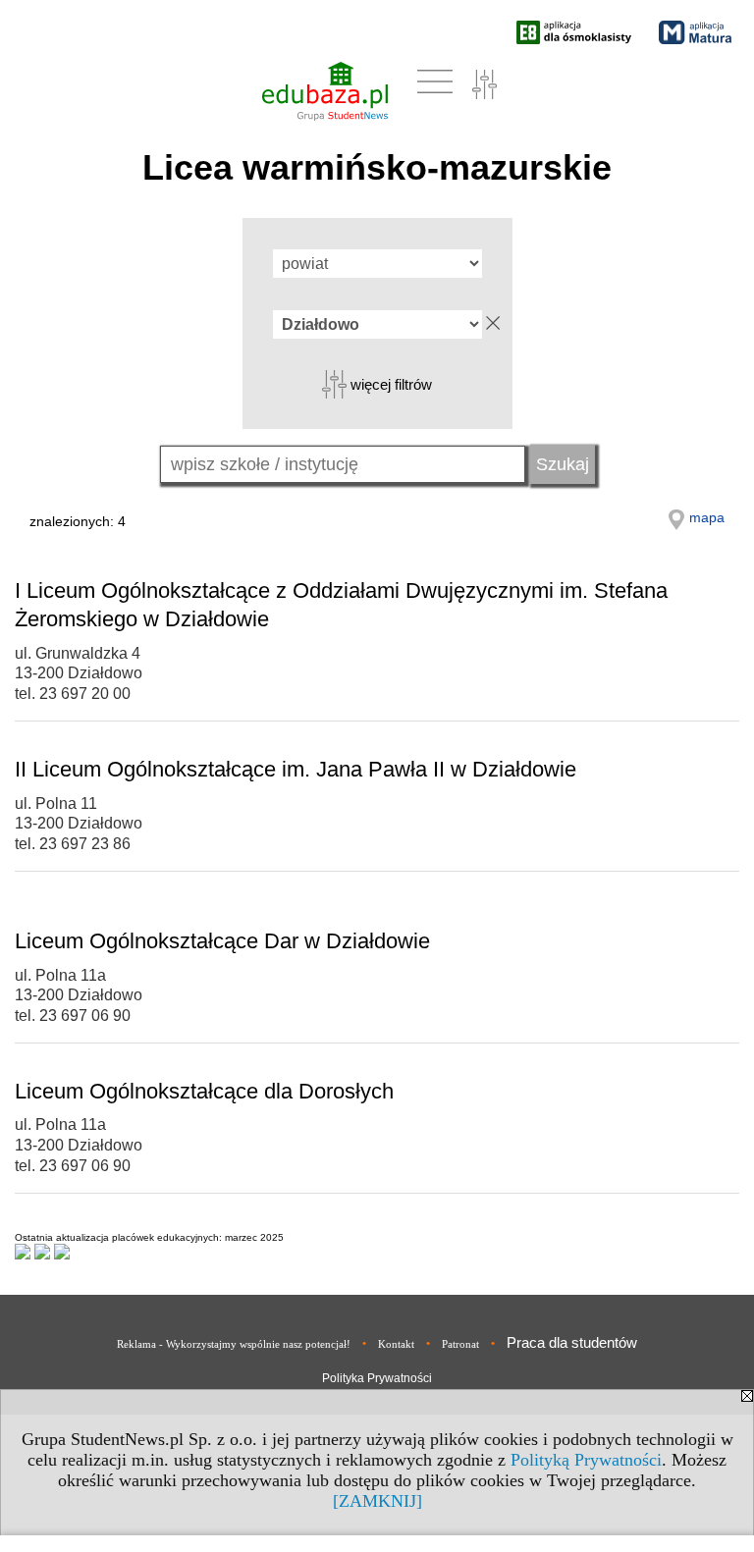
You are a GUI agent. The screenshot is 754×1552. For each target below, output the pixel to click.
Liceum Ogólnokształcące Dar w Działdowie (222, 941)
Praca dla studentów (572, 1342)
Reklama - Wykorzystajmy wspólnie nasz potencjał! (233, 1344)
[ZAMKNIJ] (377, 1501)
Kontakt (396, 1344)
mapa (707, 517)
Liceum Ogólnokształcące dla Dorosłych (204, 1091)
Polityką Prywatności (586, 1460)
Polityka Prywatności (377, 1378)
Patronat (460, 1344)
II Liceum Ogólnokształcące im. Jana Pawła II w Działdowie (295, 769)
